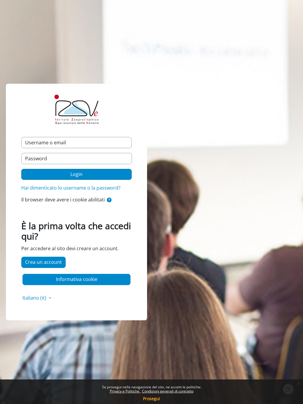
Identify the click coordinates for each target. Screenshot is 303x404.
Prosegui (151, 398)
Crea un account (43, 262)
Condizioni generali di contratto (168, 391)
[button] (109, 200)
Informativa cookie (76, 279)
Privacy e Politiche (125, 391)
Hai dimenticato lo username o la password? (70, 188)
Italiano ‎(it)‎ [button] (34, 298)
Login (76, 174)
